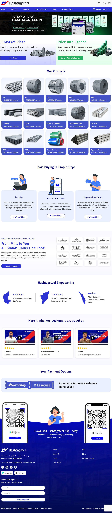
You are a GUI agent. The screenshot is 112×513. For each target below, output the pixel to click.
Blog (54, 9)
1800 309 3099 (6, 462)
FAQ (83, 450)
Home (3, 9)
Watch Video (20, 217)
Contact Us (57, 462)
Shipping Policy (46, 508)
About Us (14, 9)
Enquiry (26, 9)
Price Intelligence (41, 9)
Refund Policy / (35, 508)
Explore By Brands (11, 266)
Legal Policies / (7, 508)
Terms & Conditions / (21, 508)
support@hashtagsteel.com (25, 462)
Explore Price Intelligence (70, 58)
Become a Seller (67, 9)
